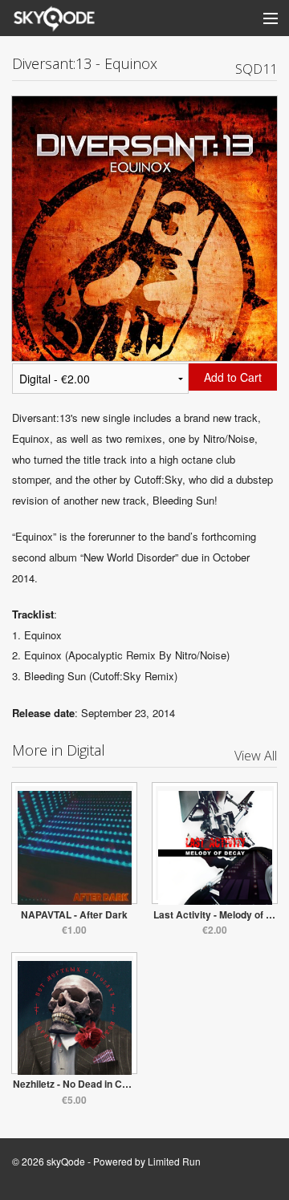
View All (255, 755)
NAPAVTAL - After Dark (74, 914)
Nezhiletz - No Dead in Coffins (80, 1083)
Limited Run (174, 1161)
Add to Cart (233, 377)
